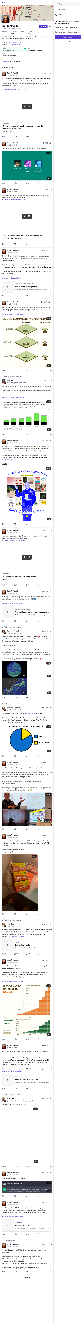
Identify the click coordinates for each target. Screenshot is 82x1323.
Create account (68, 37)
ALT (49, 178)
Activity (4, 61)
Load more (27, 1277)
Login (68, 42)
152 (12, 33)
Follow (43, 26)
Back (6, 2)
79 (2, 33)
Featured (17, 61)
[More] (51, 136)
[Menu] (50, 26)
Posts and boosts (8, 68)
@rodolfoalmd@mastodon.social (11, 28)
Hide (48, 153)
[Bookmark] (39, 136)
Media (10, 61)
